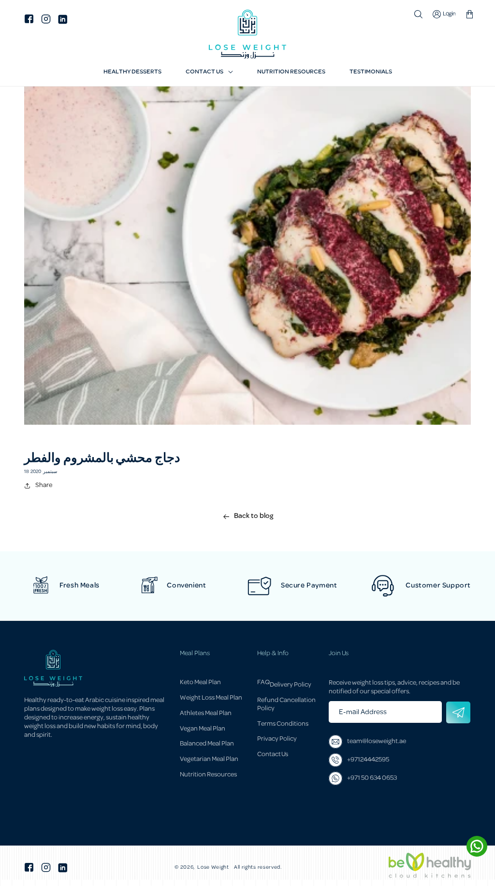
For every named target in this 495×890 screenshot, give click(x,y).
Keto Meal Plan (200, 683)
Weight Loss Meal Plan (211, 697)
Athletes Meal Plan (206, 713)
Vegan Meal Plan (202, 728)
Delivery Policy (290, 684)
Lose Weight (213, 867)
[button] (209, 72)
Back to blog (253, 516)
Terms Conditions (282, 724)
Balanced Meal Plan (207, 743)
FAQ (263, 683)
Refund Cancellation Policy (286, 704)
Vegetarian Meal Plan (209, 759)
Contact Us (272, 754)
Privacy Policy (277, 739)
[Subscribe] (458, 712)
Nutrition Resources (208, 774)
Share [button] (43, 485)
